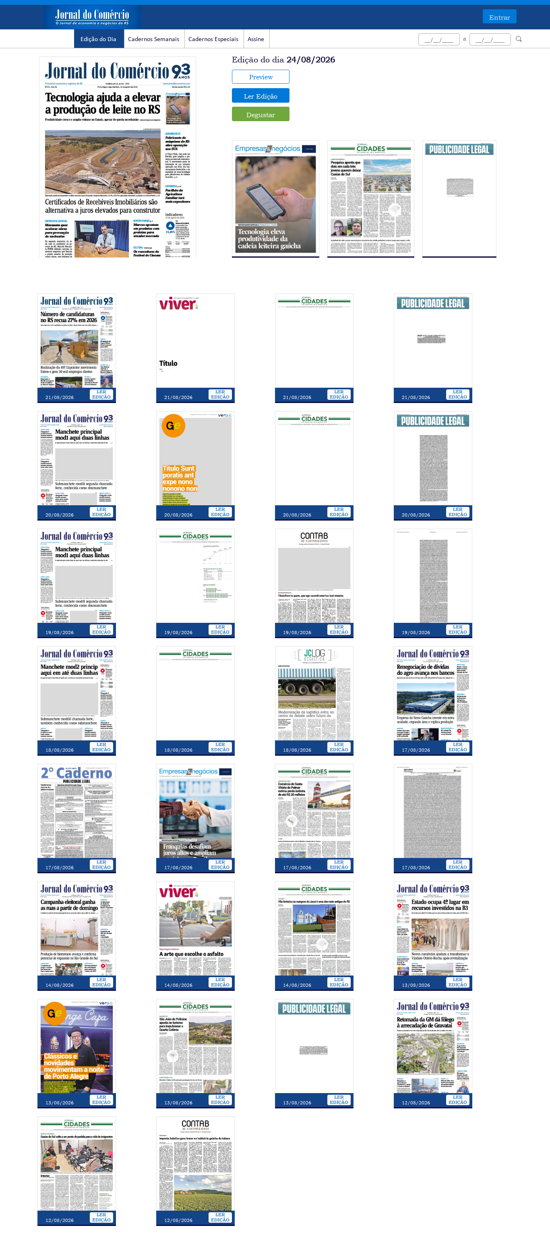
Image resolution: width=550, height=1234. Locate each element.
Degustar (260, 115)
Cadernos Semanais (153, 39)
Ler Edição (260, 96)
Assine (256, 39)
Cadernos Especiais (213, 39)
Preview (261, 77)
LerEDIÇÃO (101, 394)
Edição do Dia (98, 39)
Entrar (499, 17)
